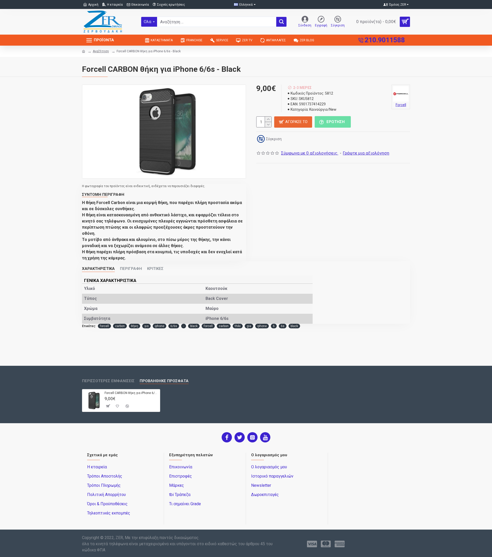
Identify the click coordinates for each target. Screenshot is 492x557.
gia (249, 326)
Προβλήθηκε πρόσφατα (164, 381)
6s (282, 326)
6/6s (173, 326)
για (146, 326)
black (194, 326)
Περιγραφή (131, 268)
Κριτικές (155, 268)
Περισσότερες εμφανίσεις (108, 381)
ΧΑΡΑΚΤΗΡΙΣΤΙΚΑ (98, 268)
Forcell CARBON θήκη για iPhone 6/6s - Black (131, 393)
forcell (104, 326)
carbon (120, 326)
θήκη (134, 326)
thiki (238, 326)
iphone (159, 326)
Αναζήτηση (101, 51)
